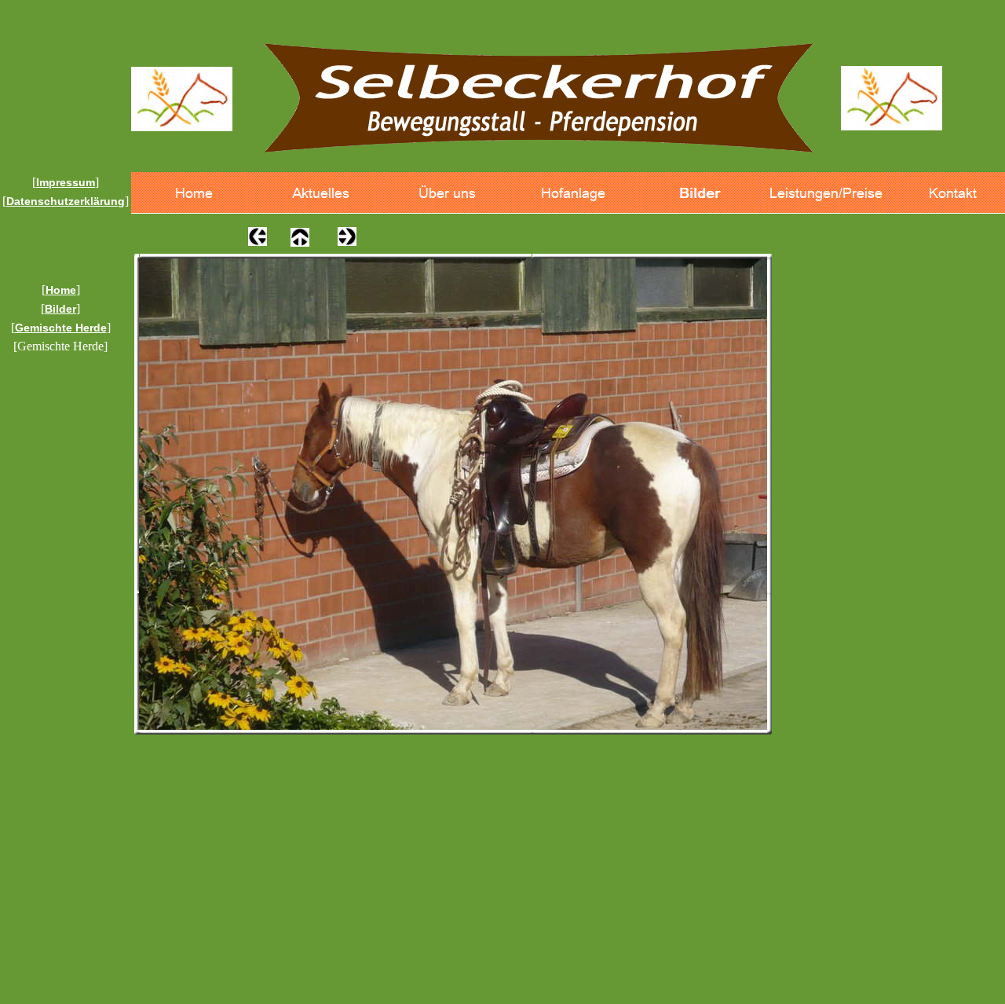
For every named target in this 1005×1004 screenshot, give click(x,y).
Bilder (60, 308)
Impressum (65, 182)
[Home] (194, 193)
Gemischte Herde (61, 327)
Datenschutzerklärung (65, 201)
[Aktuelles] (321, 193)
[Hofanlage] (573, 193)
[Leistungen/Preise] (826, 193)
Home (61, 290)
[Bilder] (700, 193)
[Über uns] (447, 193)
